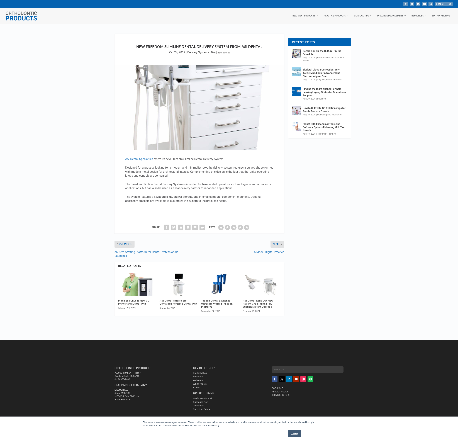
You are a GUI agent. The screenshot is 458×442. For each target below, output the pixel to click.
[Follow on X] (282, 379)
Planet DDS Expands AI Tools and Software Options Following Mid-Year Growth (324, 127)
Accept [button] (294, 433)
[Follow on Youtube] (296, 379)
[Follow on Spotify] (310, 379)
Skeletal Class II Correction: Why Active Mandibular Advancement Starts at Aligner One (321, 72)
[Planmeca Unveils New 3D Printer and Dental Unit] (137, 284)
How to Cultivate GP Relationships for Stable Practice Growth (324, 110)
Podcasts (321, 99)
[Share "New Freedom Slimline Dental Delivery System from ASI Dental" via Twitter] (173, 227)
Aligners (321, 79)
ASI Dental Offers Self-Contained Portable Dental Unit (178, 302)
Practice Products (335, 15)
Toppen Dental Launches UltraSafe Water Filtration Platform (217, 303)
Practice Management (390, 15)
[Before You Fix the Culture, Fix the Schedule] (296, 53)
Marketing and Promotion (329, 114)
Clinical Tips (361, 15)
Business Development (328, 57)
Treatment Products (303, 15)
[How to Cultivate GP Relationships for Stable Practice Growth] (296, 110)
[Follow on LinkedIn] (289, 379)
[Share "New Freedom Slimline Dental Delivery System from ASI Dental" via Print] (202, 227)
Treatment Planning (327, 134)
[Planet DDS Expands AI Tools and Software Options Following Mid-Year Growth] (296, 126)
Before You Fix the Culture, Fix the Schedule (322, 53)
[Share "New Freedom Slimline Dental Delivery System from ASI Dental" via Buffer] (187, 227)
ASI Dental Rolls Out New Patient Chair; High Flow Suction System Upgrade (258, 303)
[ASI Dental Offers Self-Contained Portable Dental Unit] (179, 284)
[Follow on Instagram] (303, 379)
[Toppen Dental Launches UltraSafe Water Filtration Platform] (220, 284)
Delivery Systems (198, 52)
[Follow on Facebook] (274, 379)
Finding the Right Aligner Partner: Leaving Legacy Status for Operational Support (325, 92)
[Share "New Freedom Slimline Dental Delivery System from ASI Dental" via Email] (195, 227)
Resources (417, 15)
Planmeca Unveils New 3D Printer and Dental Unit (133, 302)
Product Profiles (334, 79)
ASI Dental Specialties (139, 159)
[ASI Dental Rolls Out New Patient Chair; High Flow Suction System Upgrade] (262, 284)
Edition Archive (441, 15)
